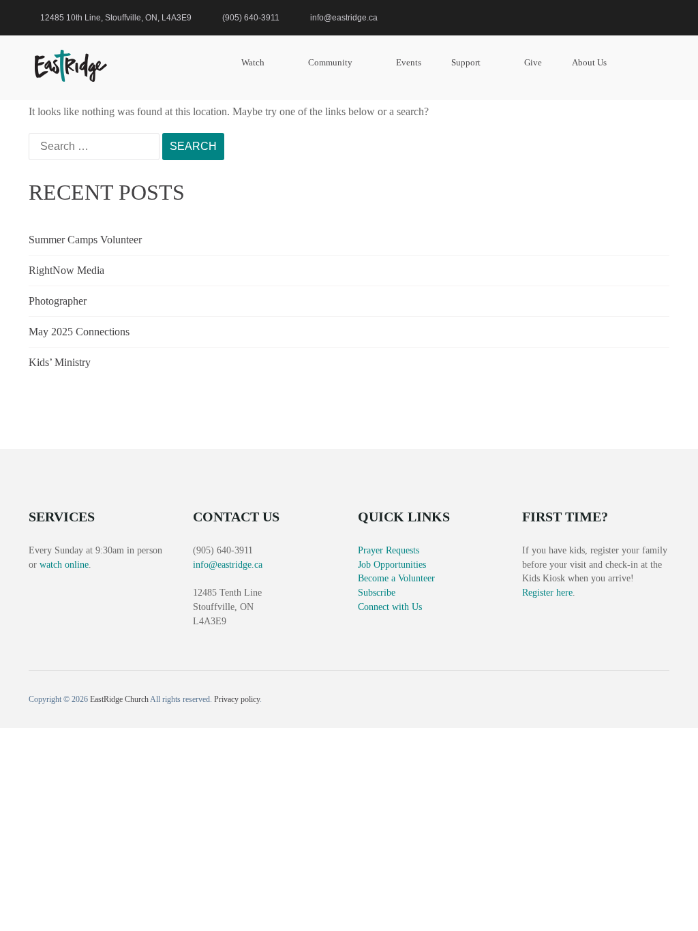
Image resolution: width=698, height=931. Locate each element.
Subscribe (376, 592)
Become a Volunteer (396, 578)
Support (466, 62)
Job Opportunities (392, 565)
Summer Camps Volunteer (85, 239)
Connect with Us (390, 607)
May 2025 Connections (79, 331)
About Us (589, 62)
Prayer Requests (388, 550)
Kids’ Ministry (60, 362)
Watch (252, 62)
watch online (64, 565)
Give (533, 62)
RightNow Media (66, 270)
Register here (547, 592)
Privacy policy (237, 699)
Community (330, 62)
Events (408, 62)
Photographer (58, 301)
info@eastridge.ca (227, 565)
